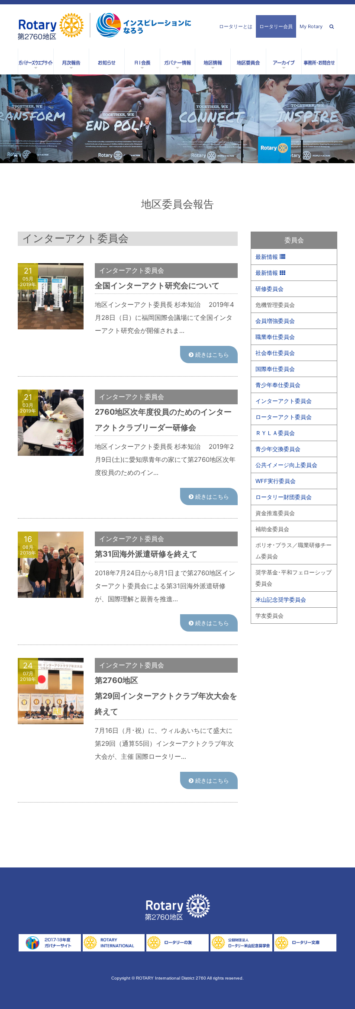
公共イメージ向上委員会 (286, 464)
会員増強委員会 (275, 320)
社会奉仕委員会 (275, 352)
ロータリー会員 (276, 26)
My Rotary (311, 26)
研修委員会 (269, 288)
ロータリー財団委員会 (283, 496)
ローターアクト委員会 (283, 416)
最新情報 (267, 256)
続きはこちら (211, 354)
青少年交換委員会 (277, 448)
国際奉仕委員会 (275, 368)
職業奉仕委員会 (275, 336)
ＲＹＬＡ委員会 (275, 432)
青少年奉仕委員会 (277, 384)
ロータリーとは (235, 26)
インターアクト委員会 (283, 400)
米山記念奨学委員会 (280, 599)
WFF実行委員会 (275, 480)
